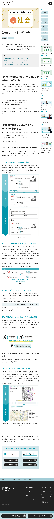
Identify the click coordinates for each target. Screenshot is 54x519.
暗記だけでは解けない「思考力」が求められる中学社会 (17, 58)
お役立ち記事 (29, 487)
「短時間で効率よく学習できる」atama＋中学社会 (15, 60)
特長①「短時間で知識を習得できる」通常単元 (15, 63)
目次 (4, 56)
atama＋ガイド (30, 491)
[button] (50, 3)
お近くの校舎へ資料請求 (13, 516)
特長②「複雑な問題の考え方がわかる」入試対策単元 (16, 64)
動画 (27, 495)
